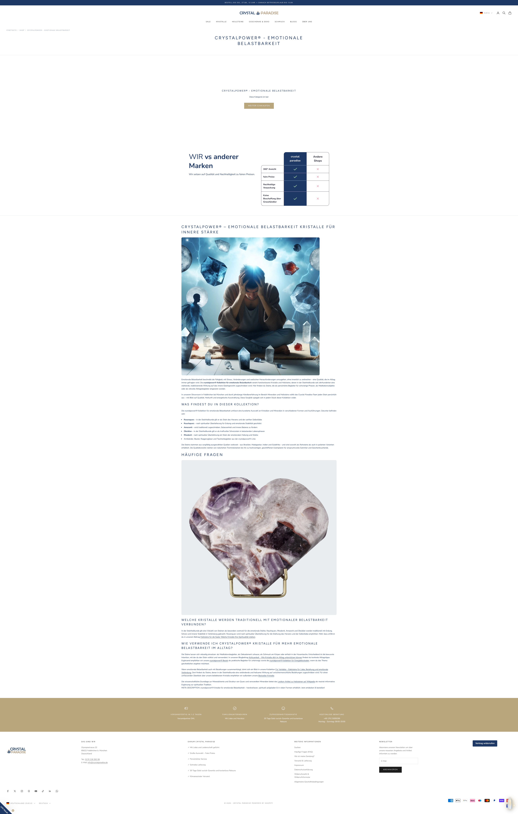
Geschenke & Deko (259, 22)
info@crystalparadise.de (98, 762)
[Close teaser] (13, 810)
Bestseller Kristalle (266, 675)
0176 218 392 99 (92, 759)
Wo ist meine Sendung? (304, 756)
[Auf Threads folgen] (29, 791)
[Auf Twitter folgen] (14, 791)
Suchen (297, 747)
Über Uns (307, 22)
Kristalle (221, 22)
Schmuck (280, 22)
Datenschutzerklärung (303, 769)
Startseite (11, 30)
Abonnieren (390, 769)
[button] (6, 808)
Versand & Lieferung (303, 760)
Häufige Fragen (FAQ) (303, 752)
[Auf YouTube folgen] (36, 791)
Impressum (299, 765)
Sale (208, 22)
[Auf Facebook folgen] (7, 791)
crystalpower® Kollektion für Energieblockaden (289, 660)
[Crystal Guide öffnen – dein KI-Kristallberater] (510, 804)
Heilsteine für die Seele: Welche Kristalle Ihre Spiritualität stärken (227, 637)
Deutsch (43, 803)
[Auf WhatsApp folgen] (57, 791)
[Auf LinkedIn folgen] (50, 791)
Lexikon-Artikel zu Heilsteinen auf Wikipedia (296, 681)
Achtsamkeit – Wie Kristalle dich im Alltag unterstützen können (275, 657)
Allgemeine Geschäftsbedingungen (309, 781)
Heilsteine (238, 22)
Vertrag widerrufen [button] (485, 743)
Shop (22, 30)
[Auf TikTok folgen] (43, 791)
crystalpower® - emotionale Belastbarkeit (48, 30)
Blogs (293, 22)
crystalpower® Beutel (219, 660)
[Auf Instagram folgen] (22, 791)
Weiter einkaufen (259, 105)
